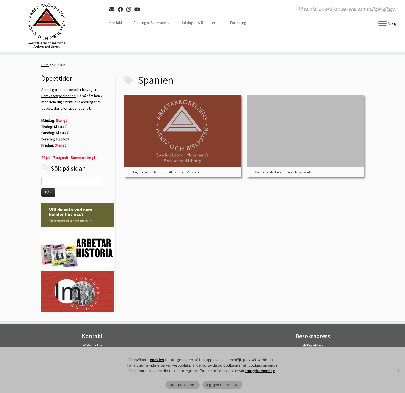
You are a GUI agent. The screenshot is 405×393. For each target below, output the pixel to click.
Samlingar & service (150, 22)
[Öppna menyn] (382, 24)
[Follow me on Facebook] (122, 9)
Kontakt (115, 22)
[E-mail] (113, 9)
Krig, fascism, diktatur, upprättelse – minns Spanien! (166, 172)
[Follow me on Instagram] (130, 9)
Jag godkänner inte (222, 385)
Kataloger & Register (198, 22)
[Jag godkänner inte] (398, 370)
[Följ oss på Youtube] (139, 9)
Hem (45, 64)
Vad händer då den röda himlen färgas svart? (283, 172)
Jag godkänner (182, 385)
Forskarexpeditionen (58, 95)
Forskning (238, 22)
